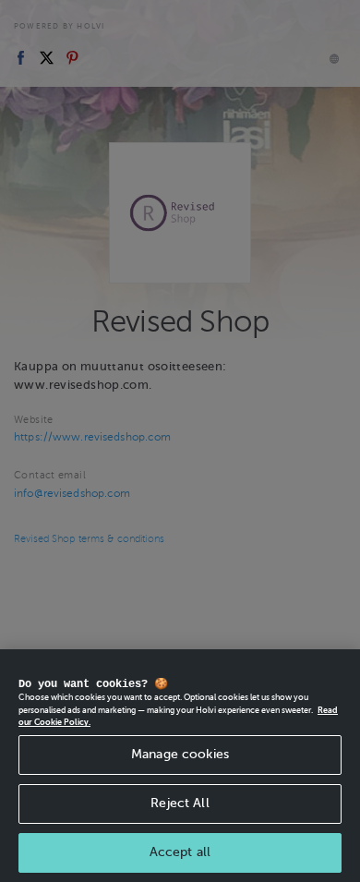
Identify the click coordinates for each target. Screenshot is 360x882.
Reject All (179, 803)
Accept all (180, 852)
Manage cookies (180, 754)
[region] (180, 765)
